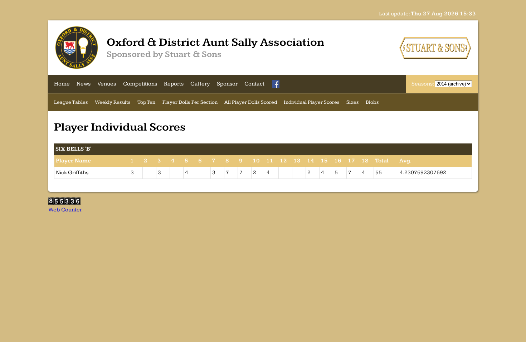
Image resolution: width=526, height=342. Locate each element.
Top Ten (146, 102)
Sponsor (227, 83)
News (84, 83)
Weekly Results (113, 102)
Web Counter (65, 209)
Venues (106, 83)
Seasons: (423, 83)
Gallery (200, 83)
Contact (254, 83)
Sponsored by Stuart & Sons (164, 54)
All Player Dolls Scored (250, 102)
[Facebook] (276, 84)
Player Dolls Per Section (190, 102)
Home (62, 83)
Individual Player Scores (312, 102)
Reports (174, 83)
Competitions (140, 83)
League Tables (71, 102)
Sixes (352, 102)
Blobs (372, 102)
